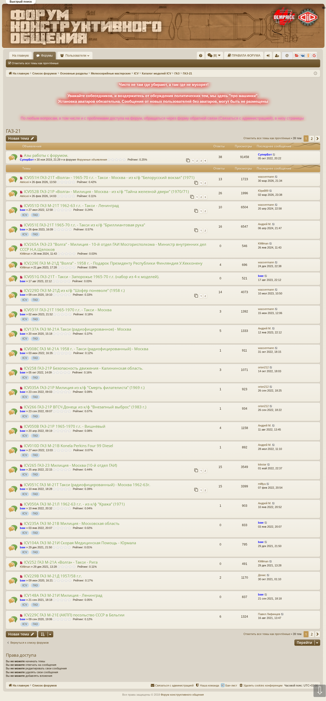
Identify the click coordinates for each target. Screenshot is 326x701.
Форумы (47, 55)
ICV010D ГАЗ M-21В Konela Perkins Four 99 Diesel (68, 445)
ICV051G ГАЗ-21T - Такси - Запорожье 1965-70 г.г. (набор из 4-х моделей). (91, 276)
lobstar (262, 464)
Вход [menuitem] (269, 56)
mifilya (262, 483)
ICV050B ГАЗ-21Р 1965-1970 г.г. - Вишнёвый (64, 426)
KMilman (25, 253)
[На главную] (163, 26)
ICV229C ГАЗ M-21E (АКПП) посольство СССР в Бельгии (74, 614)
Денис (262, 575)
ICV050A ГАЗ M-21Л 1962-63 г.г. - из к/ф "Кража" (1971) (74, 504)
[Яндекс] (297, 56)
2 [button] (312, 138)
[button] (317, 139)
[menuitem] (201, 55)
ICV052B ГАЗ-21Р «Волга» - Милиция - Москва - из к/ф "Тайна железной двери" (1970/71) (106, 191)
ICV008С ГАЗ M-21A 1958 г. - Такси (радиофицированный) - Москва (86, 348)
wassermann (266, 176)
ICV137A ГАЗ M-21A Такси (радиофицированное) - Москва (77, 329)
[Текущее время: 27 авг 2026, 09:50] (315, 73)
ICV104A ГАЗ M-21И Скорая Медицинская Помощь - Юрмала (80, 542)
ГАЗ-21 (13, 131)
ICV (24, 214)
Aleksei (24, 182)
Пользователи (75, 55)
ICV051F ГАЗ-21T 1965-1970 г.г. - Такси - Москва (68, 309)
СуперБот (27, 159)
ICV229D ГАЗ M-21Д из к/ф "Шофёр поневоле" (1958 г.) (74, 290)
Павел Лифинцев (269, 614)
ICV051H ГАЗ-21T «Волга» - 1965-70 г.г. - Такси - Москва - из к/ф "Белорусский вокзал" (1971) (109, 177)
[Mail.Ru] (287, 56)
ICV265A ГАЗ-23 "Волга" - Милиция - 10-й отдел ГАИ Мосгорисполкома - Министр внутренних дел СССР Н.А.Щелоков (113, 247)
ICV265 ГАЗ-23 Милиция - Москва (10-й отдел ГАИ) (70, 465)
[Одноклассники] (308, 56)
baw (22, 209)
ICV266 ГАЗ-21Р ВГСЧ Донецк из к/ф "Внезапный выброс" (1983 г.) (85, 406)
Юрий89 (263, 190)
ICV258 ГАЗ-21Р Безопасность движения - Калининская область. (83, 368)
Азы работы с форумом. (46, 155)
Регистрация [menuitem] (278, 56)
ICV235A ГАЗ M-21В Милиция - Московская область (71, 523)
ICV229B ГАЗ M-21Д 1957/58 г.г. (53, 575)
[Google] (314, 56)
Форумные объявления (92, 159)
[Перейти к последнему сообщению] (274, 155)
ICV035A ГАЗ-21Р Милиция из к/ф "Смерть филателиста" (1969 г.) (84, 387)
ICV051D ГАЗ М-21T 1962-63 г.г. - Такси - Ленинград (71, 205)
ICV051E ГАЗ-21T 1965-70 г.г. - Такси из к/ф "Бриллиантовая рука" (84, 224)
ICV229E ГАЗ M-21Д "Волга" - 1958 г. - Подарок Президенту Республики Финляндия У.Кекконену (113, 263)
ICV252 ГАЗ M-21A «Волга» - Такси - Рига (61, 562)
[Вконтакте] (302, 56)
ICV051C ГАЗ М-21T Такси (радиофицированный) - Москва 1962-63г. (87, 484)
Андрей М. (264, 224)
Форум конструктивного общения (182, 694)
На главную (20, 55)
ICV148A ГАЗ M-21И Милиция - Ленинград (63, 595)
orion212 (263, 367)
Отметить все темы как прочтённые (35, 63)
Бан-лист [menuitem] (231, 685)
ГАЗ (35, 214)
